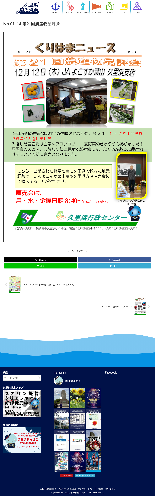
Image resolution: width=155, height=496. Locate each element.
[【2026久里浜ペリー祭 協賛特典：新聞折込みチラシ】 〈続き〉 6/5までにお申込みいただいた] (77, 419)
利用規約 (100, 489)
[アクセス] (137, 6)
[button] (39, 377)
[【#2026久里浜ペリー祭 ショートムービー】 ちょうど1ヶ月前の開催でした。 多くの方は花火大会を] (61, 398)
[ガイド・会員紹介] (82, 6)
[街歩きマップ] (110, 6)
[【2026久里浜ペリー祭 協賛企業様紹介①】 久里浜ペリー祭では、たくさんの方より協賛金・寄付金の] (77, 440)
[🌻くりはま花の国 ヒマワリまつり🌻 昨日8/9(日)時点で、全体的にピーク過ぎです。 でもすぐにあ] (77, 398)
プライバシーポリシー (86, 489)
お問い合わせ (110, 489)
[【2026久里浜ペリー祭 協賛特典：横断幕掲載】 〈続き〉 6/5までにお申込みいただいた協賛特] (61, 419)
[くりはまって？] (55, 6)
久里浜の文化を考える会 (67, 489)
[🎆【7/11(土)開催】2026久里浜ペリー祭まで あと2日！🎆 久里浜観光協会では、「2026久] (77, 462)
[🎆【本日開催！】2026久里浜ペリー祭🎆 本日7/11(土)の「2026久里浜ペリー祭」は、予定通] (61, 462)
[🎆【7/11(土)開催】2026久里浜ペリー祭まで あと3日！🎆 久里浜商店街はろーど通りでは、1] (93, 462)
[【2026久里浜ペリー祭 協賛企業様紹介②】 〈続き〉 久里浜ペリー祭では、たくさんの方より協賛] (61, 440)
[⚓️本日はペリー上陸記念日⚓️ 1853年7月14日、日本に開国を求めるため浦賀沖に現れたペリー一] (93, 440)
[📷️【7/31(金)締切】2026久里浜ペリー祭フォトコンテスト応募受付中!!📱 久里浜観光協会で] (93, 398)
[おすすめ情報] (96, 6)
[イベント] (69, 6)
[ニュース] (123, 6)
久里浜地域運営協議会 (48, 489)
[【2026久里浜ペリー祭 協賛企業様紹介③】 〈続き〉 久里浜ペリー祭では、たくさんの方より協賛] (93, 419)
